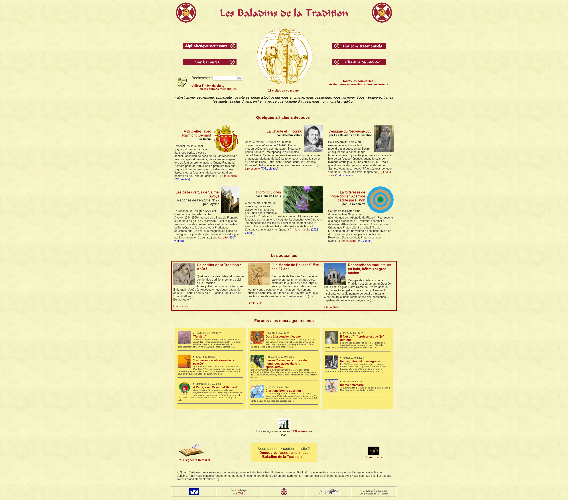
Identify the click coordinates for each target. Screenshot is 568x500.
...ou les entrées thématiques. (217, 89)
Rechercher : (201, 78)
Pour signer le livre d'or (194, 460)
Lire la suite (229, 176)
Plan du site (374, 457)
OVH (241, 493)
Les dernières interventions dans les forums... (359, 84)
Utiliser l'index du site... (207, 85)
